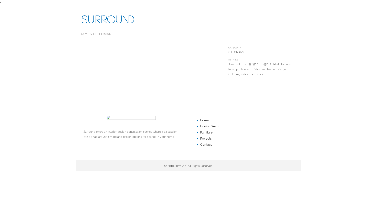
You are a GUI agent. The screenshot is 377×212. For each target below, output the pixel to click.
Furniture (206, 132)
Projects (205, 138)
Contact (206, 144)
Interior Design (210, 126)
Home (204, 120)
